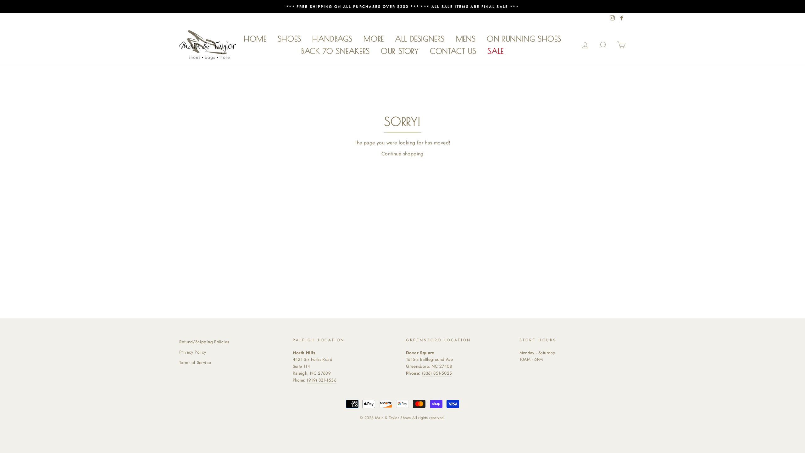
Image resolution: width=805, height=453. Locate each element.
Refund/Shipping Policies (204, 341)
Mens (466, 38)
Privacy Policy (192, 352)
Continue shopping (402, 153)
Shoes (289, 38)
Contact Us (453, 51)
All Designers (420, 38)
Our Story (400, 51)
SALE (495, 51)
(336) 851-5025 (437, 373)
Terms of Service (195, 362)
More (374, 38)
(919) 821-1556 (321, 380)
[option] (402, 6)
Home (255, 38)
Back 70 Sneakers (335, 51)
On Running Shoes (524, 38)
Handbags (332, 38)
